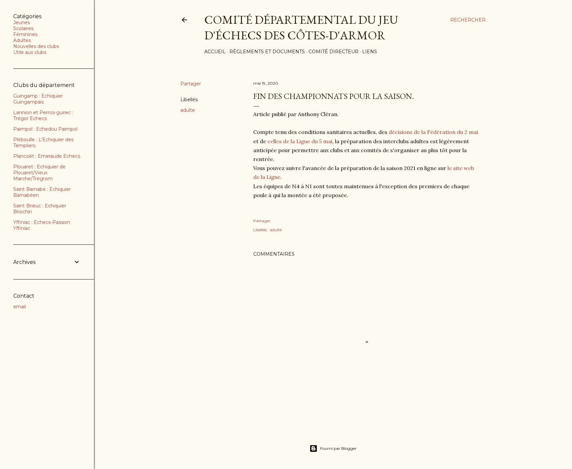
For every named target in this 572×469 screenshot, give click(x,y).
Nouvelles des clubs (36, 46)
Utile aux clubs (29, 52)
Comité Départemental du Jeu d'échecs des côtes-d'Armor (301, 27)
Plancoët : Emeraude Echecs (46, 156)
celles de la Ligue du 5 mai (299, 141)
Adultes (22, 40)
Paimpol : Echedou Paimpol (45, 129)
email (19, 307)
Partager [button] (190, 84)
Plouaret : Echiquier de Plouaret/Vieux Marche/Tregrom (39, 173)
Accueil (215, 52)
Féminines (25, 34)
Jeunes (21, 22)
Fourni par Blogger (338, 448)
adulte (187, 110)
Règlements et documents (267, 52)
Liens (369, 52)
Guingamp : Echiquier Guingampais (38, 99)
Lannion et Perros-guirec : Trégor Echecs (43, 115)
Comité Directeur (333, 52)
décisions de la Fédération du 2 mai (433, 132)
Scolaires (23, 28)
